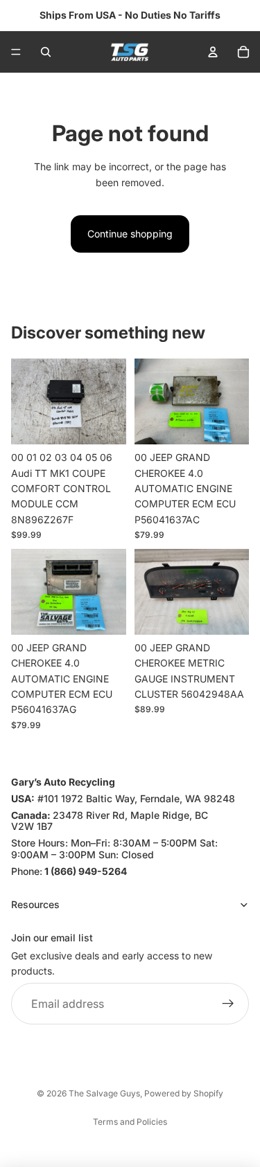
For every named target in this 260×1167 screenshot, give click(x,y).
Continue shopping (130, 233)
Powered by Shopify (183, 1093)
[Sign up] (228, 1003)
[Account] (213, 52)
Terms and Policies (130, 1121)
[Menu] (16, 52)
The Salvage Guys (104, 1093)
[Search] (46, 52)
